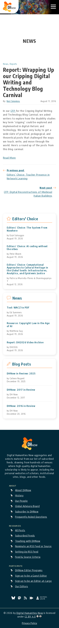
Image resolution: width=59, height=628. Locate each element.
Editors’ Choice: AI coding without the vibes (27, 248)
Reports (13, 64)
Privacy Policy (29, 623)
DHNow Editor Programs (29, 570)
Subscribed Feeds (25, 535)
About (12, 485)
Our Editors (21, 586)
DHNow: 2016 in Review (21, 406)
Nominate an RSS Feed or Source (33, 546)
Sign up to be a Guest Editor (31, 575)
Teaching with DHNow (27, 541)
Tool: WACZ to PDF (18, 307)
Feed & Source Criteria (27, 556)
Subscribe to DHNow (26, 511)
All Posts (20, 530)
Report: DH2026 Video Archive (25, 342)
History (19, 495)
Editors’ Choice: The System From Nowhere (27, 229)
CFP (13, 110)
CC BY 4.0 (30, 616)
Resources (15, 525)
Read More (9, 157)
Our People (21, 500)
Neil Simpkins (13, 101)
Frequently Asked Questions (31, 516)
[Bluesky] (13, 598)
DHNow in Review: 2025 (21, 373)
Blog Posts (21, 364)
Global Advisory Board (27, 506)
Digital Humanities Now (29, 612)
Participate (16, 565)
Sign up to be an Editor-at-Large (33, 580)
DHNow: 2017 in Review (21, 389)
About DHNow (23, 490)
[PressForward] (32, 598)
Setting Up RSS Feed (26, 551)
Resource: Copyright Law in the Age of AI (28, 325)
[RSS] (26, 598)
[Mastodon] (19, 598)
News (5, 64)
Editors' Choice (25, 218)
